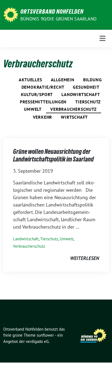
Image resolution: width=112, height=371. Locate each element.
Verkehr (42, 117)
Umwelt (33, 109)
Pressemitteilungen (43, 101)
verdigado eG (37, 341)
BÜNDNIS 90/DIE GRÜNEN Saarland (58, 19)
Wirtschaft (74, 117)
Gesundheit (86, 87)
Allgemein (62, 79)
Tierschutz (88, 101)
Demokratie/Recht (42, 87)
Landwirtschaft (80, 94)
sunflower (45, 335)
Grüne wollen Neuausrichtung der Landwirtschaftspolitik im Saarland (53, 155)
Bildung (92, 79)
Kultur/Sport (37, 94)
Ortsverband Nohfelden (51, 11)
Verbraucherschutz (73, 109)
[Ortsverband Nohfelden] (10, 14)
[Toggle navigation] (102, 38)
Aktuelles (30, 79)
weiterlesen (84, 258)
